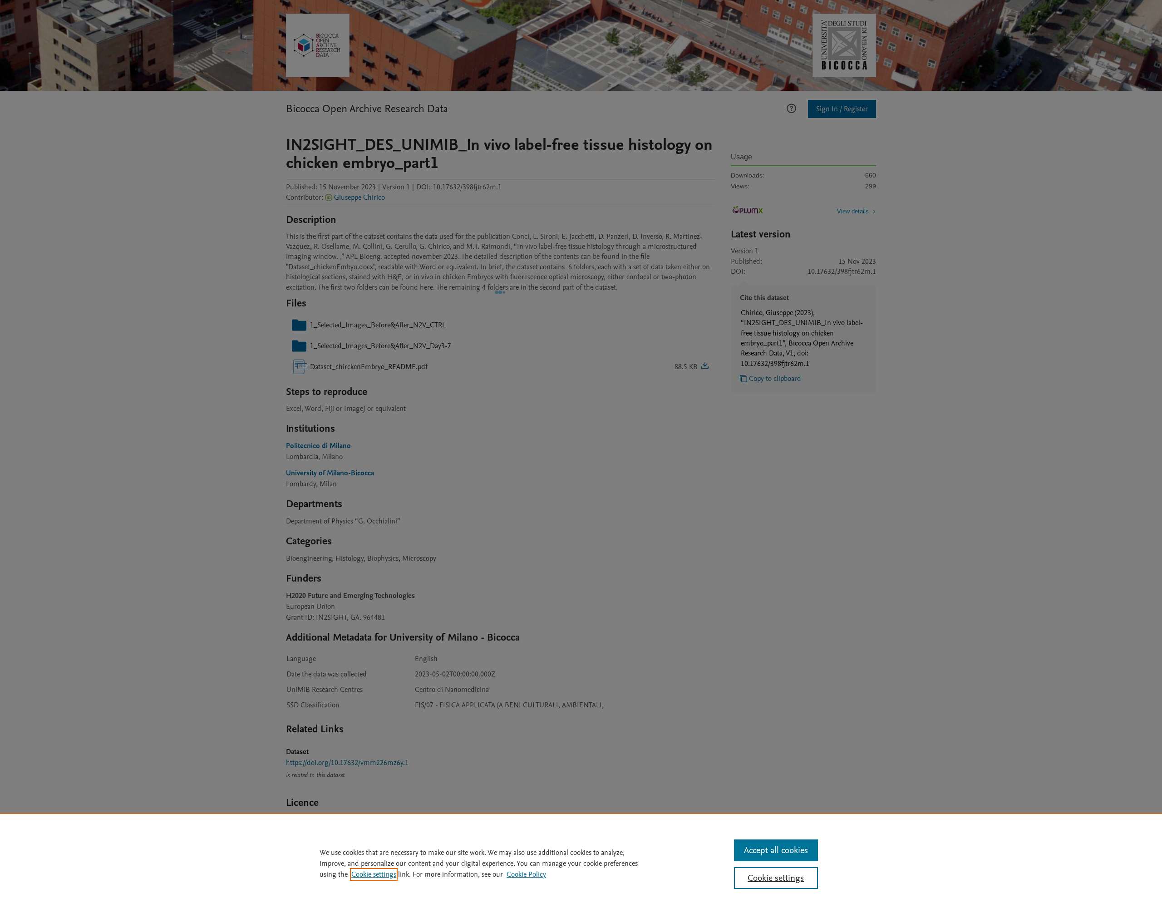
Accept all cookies (776, 850)
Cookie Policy (526, 874)
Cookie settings (373, 874)
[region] (581, 863)
